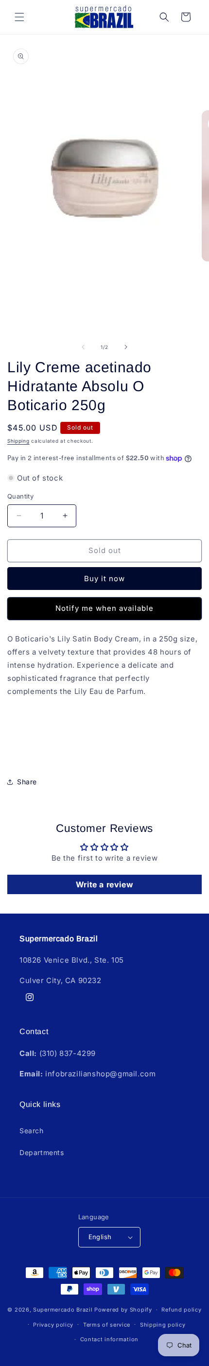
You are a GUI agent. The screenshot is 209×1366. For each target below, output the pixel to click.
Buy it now (104, 578)
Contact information (109, 1339)
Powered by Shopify (123, 1309)
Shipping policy (163, 1324)
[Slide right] (126, 347)
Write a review (104, 884)
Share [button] (27, 782)
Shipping (18, 441)
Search (31, 1130)
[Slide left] (83, 347)
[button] (19, 17)
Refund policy (181, 1309)
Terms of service (106, 1324)
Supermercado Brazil (62, 1309)
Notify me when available (104, 608)
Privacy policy (53, 1324)
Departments (41, 1152)
